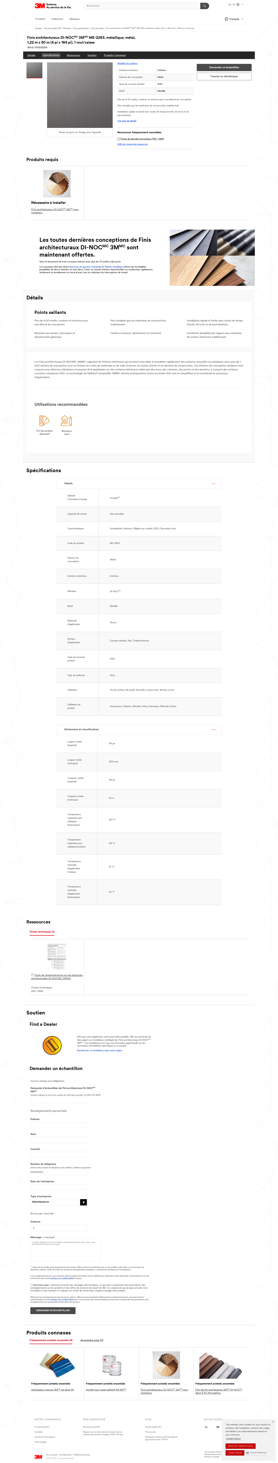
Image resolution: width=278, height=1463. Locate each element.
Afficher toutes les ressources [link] (132, 144)
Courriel (35, 1149)
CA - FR (232, 5)
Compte (234, 19)
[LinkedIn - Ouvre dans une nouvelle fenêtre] (206, 1427)
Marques (75, 19)
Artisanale (96, 267)
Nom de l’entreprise (42, 1181)
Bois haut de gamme (79, 267)
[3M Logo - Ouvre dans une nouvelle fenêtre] (53, 5)
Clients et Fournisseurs (44, 1437)
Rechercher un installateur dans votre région (99, 1050)
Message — (42, 1237)
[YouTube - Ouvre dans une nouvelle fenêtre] (217, 1427)
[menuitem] (31, 55)
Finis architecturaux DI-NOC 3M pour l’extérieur (55, 211)
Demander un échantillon (53, 1310)
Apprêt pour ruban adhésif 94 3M (106, 1389)
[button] (256, 1452)
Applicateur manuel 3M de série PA (52, 1389)
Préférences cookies (81, 1455)
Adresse (35, 1222)
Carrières (38, 1432)
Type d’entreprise (40, 1196)
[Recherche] (204, 6)
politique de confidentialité (62, 1278)
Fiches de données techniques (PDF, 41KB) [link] (142, 139)
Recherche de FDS (91, 1427)
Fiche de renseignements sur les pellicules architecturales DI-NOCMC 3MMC (57, 977)
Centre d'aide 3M (153, 1427)
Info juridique (51, 1455)
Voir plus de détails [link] (126, 121)
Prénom (35, 1119)
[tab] (42, 932)
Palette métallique (114, 267)
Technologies (40, 1442)
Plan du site (150, 1432)
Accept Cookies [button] (235, 1453)
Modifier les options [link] (127, 63)
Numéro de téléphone (43, 1164)
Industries (57, 19)
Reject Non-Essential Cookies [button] (240, 1446)
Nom (33, 1134)
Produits (40, 19)
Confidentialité (65, 1455)
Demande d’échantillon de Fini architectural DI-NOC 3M (63, 1090)
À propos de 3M (41, 1427)
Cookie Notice (233, 1439)
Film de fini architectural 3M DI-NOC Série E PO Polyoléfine (218, 1391)
